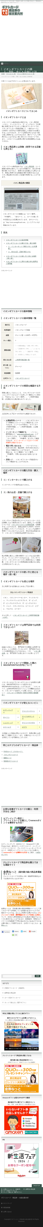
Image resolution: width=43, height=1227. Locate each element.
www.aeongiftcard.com (25, 434)
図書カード (8, 758)
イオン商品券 (29, 166)
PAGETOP (36, 1185)
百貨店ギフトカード (11, 761)
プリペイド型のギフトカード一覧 (25, 73)
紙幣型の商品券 (10, 993)
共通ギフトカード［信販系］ (14, 988)
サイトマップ (7, 1203)
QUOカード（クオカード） (13, 751)
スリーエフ (7, 727)
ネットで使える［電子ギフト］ (15, 1002)
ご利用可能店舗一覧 (22, 360)
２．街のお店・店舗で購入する (19, 252)
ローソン (6, 717)
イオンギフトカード (22, 378)
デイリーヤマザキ (28, 723)
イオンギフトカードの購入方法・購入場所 (21, 243)
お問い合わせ (7, 1212)
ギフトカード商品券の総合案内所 (22, 1219)
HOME (3, 73)
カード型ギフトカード (12, 998)
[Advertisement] (21, 39)
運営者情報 (6, 1207)
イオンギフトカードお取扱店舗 (22, 525)
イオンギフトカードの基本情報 (17, 240)
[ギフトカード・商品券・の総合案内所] (12, 14)
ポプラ (24, 727)
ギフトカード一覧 (10, 73)
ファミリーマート (28, 711)
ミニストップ (8, 723)
